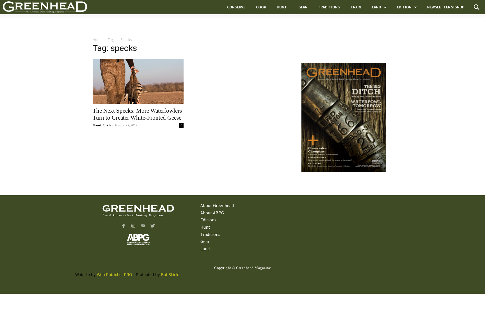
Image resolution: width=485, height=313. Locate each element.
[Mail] (143, 226)
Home (97, 39)
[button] (476, 7)
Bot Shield (170, 274)
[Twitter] (153, 226)
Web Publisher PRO (114, 274)
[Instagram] (133, 226)
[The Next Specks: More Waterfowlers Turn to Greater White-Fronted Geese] (138, 81)
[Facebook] (123, 226)
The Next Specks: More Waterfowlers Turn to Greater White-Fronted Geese (137, 114)
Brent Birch (102, 125)
